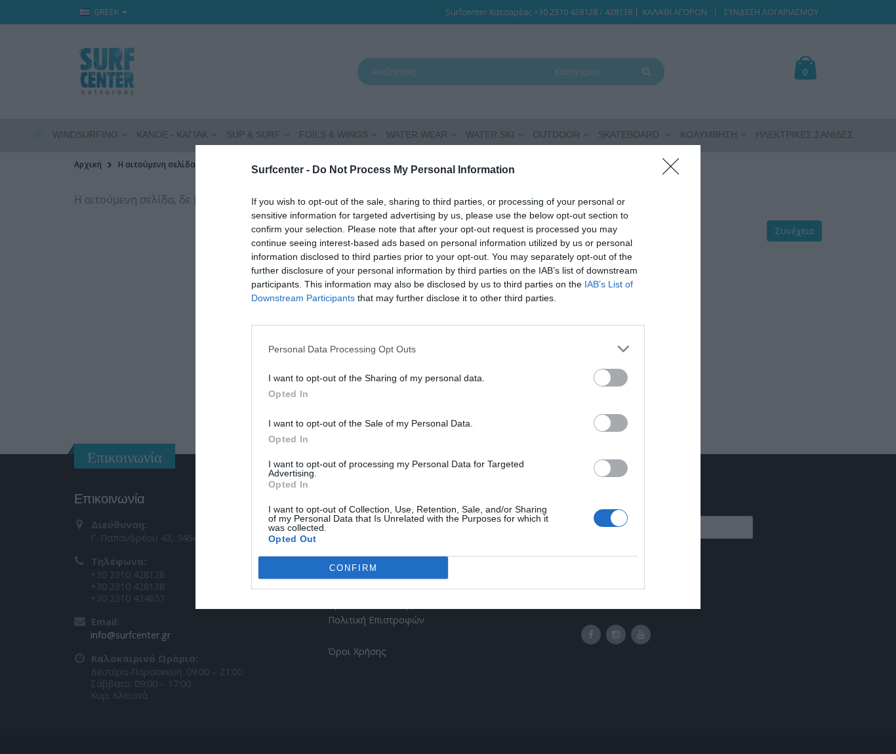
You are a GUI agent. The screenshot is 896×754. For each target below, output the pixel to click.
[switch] (611, 378)
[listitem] (448, 349)
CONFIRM (353, 568)
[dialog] (448, 377)
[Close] (674, 170)
